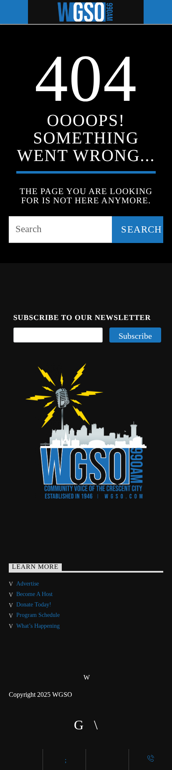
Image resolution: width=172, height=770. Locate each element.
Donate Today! (33, 604)
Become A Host (34, 594)
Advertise (27, 584)
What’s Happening (38, 626)
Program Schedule (38, 615)
